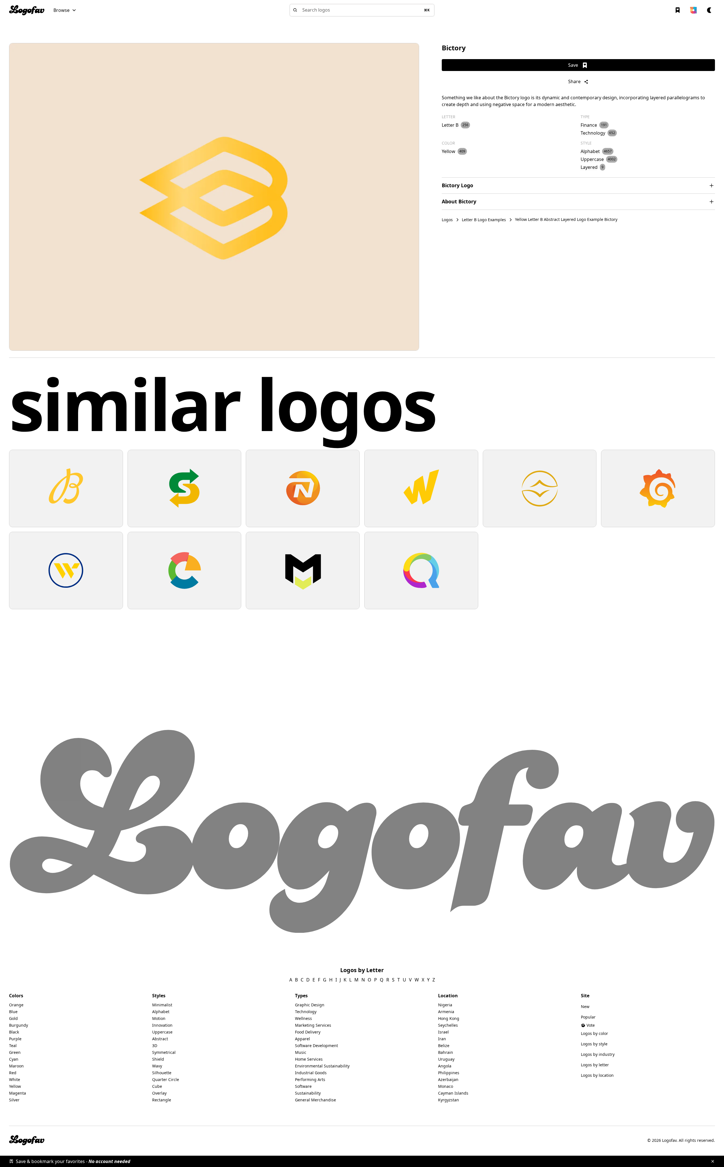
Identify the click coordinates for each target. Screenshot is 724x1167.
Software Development (316, 1045)
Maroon (16, 1066)
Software (303, 1086)
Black (14, 1032)
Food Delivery (307, 1032)
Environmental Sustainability (322, 1066)
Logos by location (597, 1075)
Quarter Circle (165, 1079)
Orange (16, 1004)
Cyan (13, 1059)
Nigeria (445, 1004)
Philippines (448, 1072)
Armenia (446, 1011)
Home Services (309, 1059)
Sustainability (308, 1093)
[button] (65, 10)
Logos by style (594, 1044)
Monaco (445, 1086)
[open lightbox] (214, 197)
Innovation (162, 1025)
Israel (443, 1032)
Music (300, 1052)
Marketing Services (313, 1025)
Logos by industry (598, 1054)
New (585, 1006)
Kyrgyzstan (448, 1100)
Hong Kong (448, 1018)
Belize (443, 1045)
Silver (14, 1100)
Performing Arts (310, 1079)
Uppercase (162, 1032)
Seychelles (448, 1025)
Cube (157, 1086)
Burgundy (18, 1025)
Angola (444, 1066)
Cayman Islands (453, 1093)
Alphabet (160, 1011)
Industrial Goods (311, 1072)
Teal (13, 1045)
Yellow (15, 1086)
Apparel (302, 1038)
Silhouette (161, 1072)
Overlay (159, 1093)
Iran (442, 1038)
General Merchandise (315, 1100)
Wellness (303, 1018)
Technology (305, 1011)
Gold (13, 1018)
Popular (588, 1017)
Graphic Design (309, 1004)
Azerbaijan (448, 1079)
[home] (26, 10)
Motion (158, 1018)
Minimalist (162, 1004)
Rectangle (161, 1100)
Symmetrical (164, 1052)
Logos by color (594, 1033)
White (14, 1079)
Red (12, 1072)
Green (15, 1052)
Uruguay (446, 1059)
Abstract (160, 1038)
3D (154, 1045)
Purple (15, 1038)
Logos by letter (595, 1064)
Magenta (17, 1093)
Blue (13, 1011)
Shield (158, 1059)
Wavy (157, 1066)
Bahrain (445, 1052)
